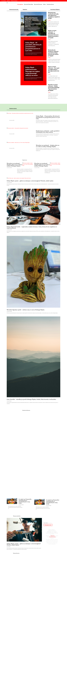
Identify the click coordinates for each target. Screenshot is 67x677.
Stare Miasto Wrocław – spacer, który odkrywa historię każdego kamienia (23, 662)
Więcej (51, 546)
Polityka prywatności (14, 0)
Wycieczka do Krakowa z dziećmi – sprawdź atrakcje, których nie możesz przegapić (53, 52)
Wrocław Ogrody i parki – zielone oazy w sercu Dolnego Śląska (25, 310)
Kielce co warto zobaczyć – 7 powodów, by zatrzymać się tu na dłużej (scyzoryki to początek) (53, 34)
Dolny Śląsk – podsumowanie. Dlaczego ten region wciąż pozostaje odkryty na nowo (32, 71)
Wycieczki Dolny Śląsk (28, 4)
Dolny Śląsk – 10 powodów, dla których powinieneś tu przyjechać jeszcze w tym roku (13, 79)
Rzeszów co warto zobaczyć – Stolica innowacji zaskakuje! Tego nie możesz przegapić (53, 87)
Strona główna (3, 0)
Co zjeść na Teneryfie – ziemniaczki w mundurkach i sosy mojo (21, 431)
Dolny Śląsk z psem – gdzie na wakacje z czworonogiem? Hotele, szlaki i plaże (30, 181)
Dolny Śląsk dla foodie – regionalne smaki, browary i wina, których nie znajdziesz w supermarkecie (32, 227)
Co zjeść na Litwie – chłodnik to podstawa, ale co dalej (19, 487)
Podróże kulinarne (50, 4)
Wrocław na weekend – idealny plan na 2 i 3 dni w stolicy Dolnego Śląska (47, 145)
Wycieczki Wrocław (38, 4)
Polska (44, 4)
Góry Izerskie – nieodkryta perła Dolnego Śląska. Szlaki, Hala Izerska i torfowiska (31, 399)
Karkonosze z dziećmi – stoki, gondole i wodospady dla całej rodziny (12, 33)
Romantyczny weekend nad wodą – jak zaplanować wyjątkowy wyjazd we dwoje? (54, 15)
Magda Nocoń (33, 28)
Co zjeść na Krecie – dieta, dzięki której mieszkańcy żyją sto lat (21, 459)
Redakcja (8, 0)
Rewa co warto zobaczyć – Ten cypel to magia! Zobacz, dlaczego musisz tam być (53, 69)
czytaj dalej (10, 52)
